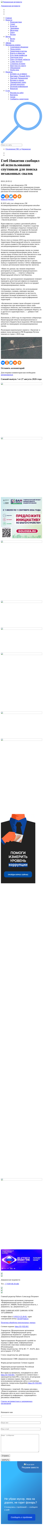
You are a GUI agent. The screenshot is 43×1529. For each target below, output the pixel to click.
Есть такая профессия (18, 55)
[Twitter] (11, 196)
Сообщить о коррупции (19, 99)
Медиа (8, 37)
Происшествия (16, 22)
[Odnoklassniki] (7, 196)
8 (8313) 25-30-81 (20, 1317)
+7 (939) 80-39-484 (12, 1284)
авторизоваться (7, 375)
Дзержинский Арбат (18, 82)
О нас (8, 91)
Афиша (8, 43)
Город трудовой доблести (20, 59)
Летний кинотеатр (17, 84)
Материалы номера (13, 45)
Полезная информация (19, 86)
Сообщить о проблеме (21, 1517)
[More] (19, 196)
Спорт (12, 24)
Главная (9, 18)
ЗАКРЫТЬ (5, 1460)
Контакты (14, 95)
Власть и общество (17, 53)
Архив (12, 97)
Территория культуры (18, 51)
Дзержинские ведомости (10, 6)
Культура (13, 26)
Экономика (14, 28)
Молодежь (14, 30)
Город (12, 32)
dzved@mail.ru (22, 1319)
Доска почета (15, 49)
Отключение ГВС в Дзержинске (18, 149)
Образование (15, 68)
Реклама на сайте (17, 93)
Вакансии (14, 89)
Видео (12, 39)
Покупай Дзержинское (19, 78)
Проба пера (14, 70)
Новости (9, 20)
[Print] (15, 196)
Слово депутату (16, 61)
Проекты (9, 72)
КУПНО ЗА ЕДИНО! (18, 74)
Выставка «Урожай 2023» (20, 76)
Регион (13, 34)
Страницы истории (17, 64)
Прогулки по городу (18, 66)
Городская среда (16, 57)
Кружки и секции (17, 80)
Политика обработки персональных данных (18, 1323)
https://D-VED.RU (22, 1326)
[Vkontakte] (3, 196)
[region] (21, 1031)
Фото (12, 41)
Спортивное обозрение (19, 47)
